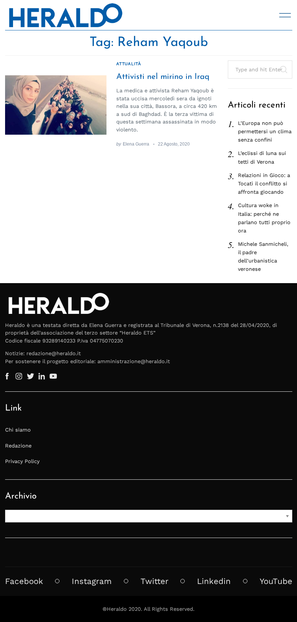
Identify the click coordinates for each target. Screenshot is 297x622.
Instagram (92, 581)
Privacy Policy (22, 461)
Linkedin (214, 581)
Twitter (154, 581)
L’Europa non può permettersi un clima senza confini (265, 131)
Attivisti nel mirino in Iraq (162, 77)
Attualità (128, 63)
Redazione (18, 446)
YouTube (276, 581)
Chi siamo (18, 430)
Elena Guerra (136, 144)
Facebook (24, 581)
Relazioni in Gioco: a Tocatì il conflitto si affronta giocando (264, 183)
